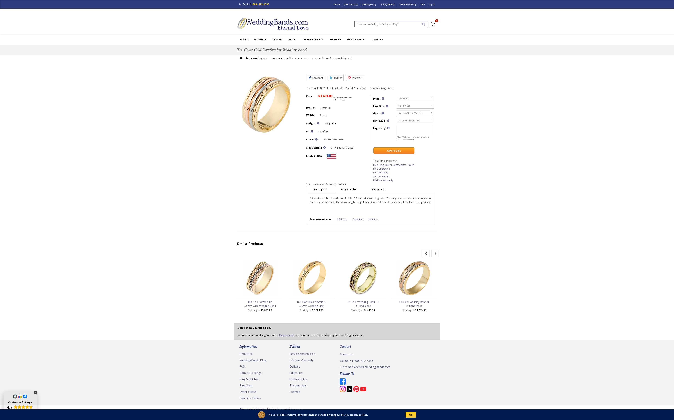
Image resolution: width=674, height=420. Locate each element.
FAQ (423, 4)
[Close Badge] (35, 392)
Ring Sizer (246, 385)
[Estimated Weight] (318, 123)
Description (321, 189)
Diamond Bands (313, 39)
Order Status (248, 392)
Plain (292, 39)
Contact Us (347, 354)
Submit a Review (250, 398)
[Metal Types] (316, 139)
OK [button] (410, 414)
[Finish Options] (383, 113)
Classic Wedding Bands (257, 58)
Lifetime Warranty (407, 4)
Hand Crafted (356, 39)
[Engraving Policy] (388, 120)
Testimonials (298, 385)
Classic (277, 39)
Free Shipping (351, 4)
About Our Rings (251, 373)
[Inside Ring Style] (312, 131)
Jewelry (377, 39)
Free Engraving (369, 4)
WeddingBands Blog (253, 360)
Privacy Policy (298, 379)
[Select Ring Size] (387, 106)
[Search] (423, 24)
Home (337, 4)
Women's (260, 39)
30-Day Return (388, 4)
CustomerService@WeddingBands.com (365, 367)
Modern (335, 39)
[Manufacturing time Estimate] (324, 147)
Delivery (295, 366)
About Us (246, 354)
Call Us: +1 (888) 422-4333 (356, 361)
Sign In (432, 4)
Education (296, 373)
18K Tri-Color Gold (281, 58)
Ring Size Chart (350, 189)
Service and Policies (302, 354)
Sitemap (295, 392)
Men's (244, 39)
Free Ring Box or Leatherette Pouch (393, 164)
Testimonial (379, 189)
